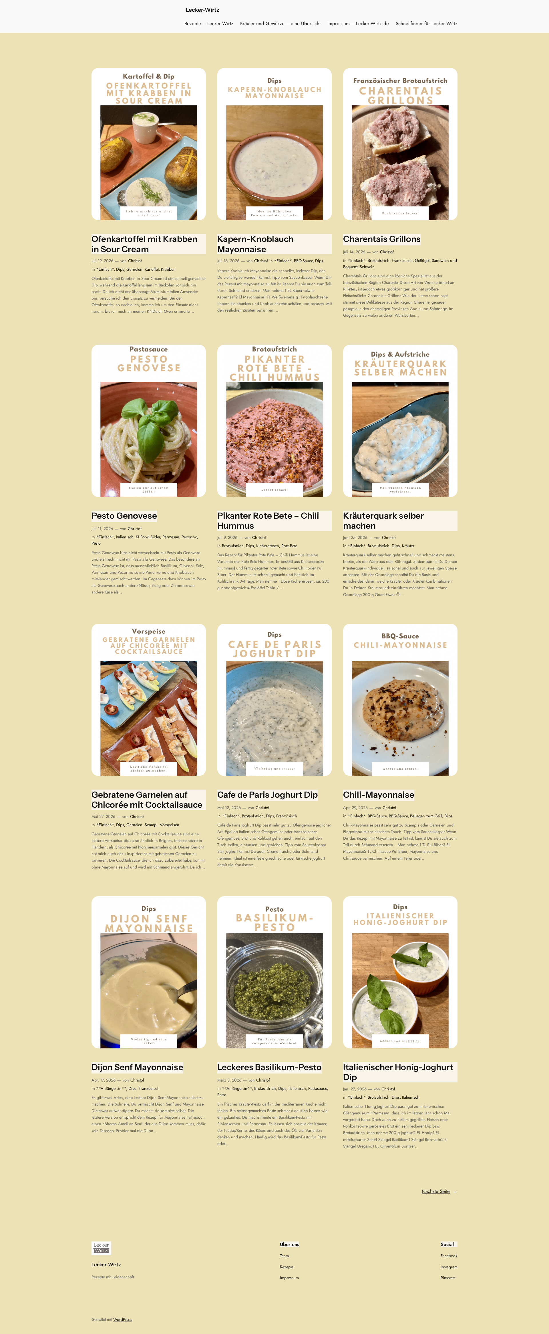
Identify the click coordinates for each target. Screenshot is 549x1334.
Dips (120, 269)
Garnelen (134, 269)
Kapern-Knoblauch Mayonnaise (255, 244)
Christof (135, 261)
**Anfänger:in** (111, 1088)
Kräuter (408, 546)
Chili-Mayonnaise (378, 795)
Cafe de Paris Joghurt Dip (267, 795)
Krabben (168, 269)
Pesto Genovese (124, 516)
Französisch (402, 260)
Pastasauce (317, 1088)
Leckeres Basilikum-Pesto (269, 1067)
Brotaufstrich (378, 260)
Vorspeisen (169, 825)
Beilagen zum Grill (426, 816)
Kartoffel (152, 269)
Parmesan (170, 537)
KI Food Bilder (148, 537)
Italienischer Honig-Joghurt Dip (398, 1072)
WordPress (122, 1319)
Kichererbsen (267, 546)
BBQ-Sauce (303, 261)
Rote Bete (289, 546)
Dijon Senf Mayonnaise (137, 1067)
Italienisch (125, 537)
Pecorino (189, 537)
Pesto (96, 543)
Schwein (367, 267)
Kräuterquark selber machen (383, 521)
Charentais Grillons (382, 239)
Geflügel (422, 260)
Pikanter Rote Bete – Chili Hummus (268, 521)
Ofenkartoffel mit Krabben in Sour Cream (144, 244)
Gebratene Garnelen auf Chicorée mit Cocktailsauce (147, 800)
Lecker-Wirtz (202, 9)
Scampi (151, 825)
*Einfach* (105, 269)
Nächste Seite (440, 1191)
